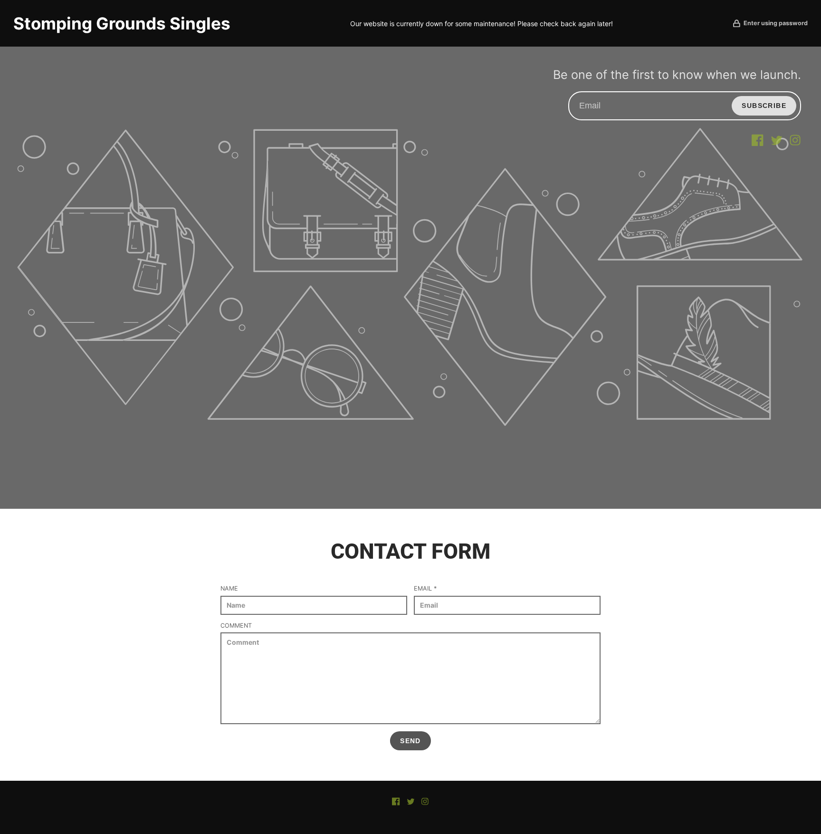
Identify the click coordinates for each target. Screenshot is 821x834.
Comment (236, 625)
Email (425, 588)
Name (229, 588)
